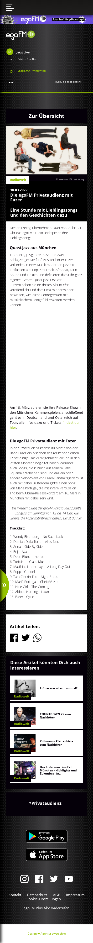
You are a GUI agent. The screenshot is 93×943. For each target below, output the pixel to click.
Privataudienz (46, 803)
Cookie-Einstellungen (43, 898)
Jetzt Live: (23, 52)
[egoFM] (20, 38)
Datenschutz (37, 894)
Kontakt (15, 894)
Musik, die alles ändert (68, 81)
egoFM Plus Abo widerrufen (46, 908)
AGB (56, 894)
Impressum (75, 894)
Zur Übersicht (46, 115)
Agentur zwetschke (53, 934)
